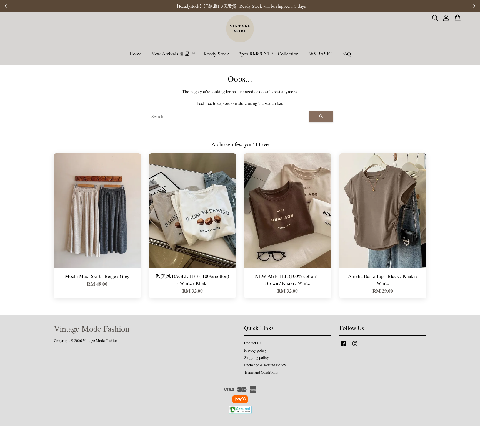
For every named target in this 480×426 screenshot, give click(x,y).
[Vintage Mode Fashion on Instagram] (355, 346)
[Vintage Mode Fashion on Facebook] (343, 346)
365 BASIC (320, 53)
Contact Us (252, 342)
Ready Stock (216, 53)
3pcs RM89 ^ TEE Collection (269, 53)
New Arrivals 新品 (170, 53)
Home (135, 53)
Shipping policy (256, 357)
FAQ (346, 53)
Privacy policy (255, 350)
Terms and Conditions (261, 372)
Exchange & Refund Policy (265, 364)
